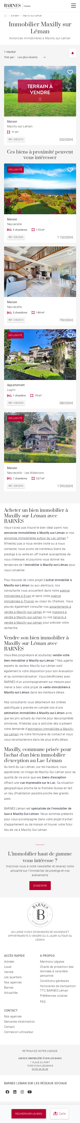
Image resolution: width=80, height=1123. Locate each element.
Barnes (9, 987)
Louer (8, 967)
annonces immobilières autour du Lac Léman (35, 538)
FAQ (43, 1001)
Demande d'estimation (19, 1021)
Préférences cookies (54, 995)
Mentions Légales (52, 961)
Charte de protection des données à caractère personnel (57, 971)
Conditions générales (54, 981)
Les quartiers (13, 977)
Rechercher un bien (28, 1113)
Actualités (11, 992)
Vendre (9, 972)
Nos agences (13, 982)
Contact (9, 1027)
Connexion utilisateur (18, 1032)
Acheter (15, 15)
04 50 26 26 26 (40, 1069)
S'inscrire (40, 885)
